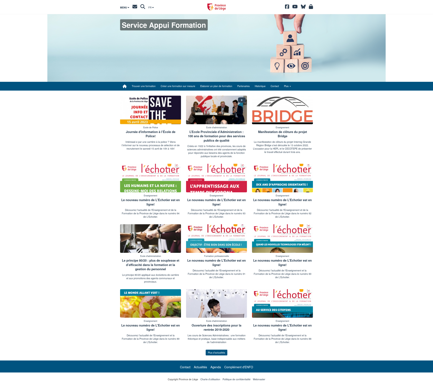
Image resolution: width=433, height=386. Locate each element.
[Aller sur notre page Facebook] (287, 7)
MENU (124, 7)
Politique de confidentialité (236, 379)
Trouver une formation (144, 86)
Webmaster (259, 379)
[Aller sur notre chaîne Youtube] (295, 7)
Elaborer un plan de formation (216, 86)
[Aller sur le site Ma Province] (311, 7)
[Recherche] (142, 7)
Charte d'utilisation (210, 379)
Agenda (215, 367)
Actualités (200, 367)
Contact (275, 86)
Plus (286, 86)
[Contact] (134, 7)
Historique (260, 86)
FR (150, 7)
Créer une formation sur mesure (178, 86)
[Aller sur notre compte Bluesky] (303, 7)
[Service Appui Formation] (124, 86)
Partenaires (243, 86)
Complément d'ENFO (238, 367)
